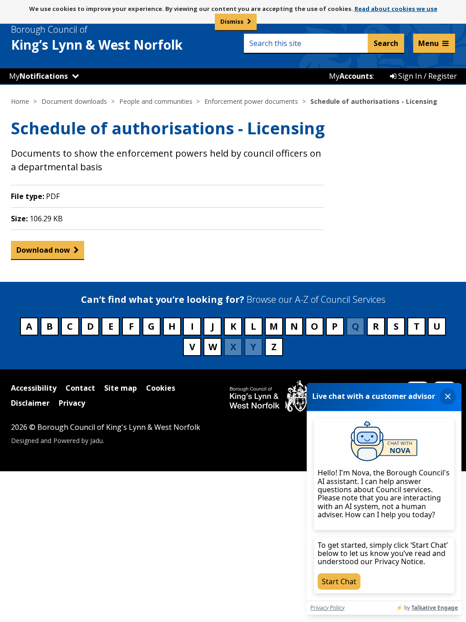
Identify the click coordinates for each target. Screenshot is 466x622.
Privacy (72, 403)
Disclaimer (30, 403)
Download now (43, 250)
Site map (120, 388)
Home (20, 101)
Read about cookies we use (396, 9)
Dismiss (231, 21)
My (38, 76)
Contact (80, 388)
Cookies (160, 388)
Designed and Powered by (57, 440)
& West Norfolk (96, 38)
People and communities (155, 101)
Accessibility (33, 388)
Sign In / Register (426, 76)
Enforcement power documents (251, 101)
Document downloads (74, 101)
